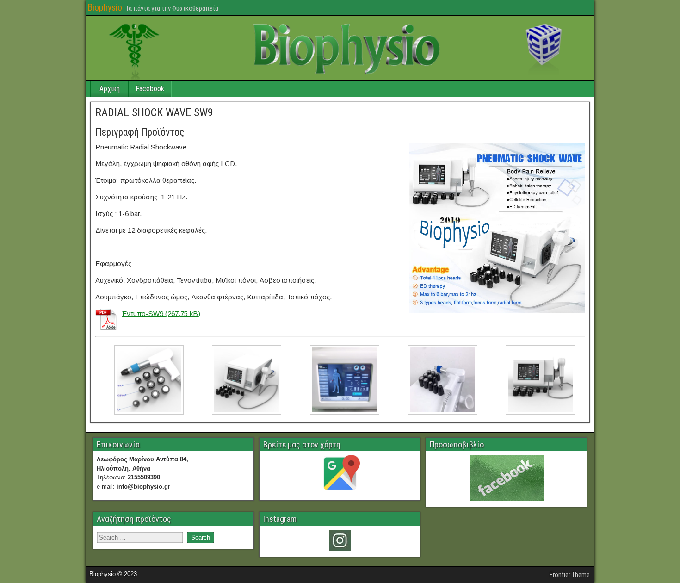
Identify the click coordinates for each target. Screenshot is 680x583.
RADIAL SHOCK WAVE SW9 (154, 112)
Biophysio (104, 7)
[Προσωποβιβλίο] (506, 478)
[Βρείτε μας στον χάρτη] (339, 475)
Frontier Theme (570, 575)
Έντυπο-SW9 (142, 313)
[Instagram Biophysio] (339, 540)
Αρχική (109, 88)
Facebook (150, 88)
